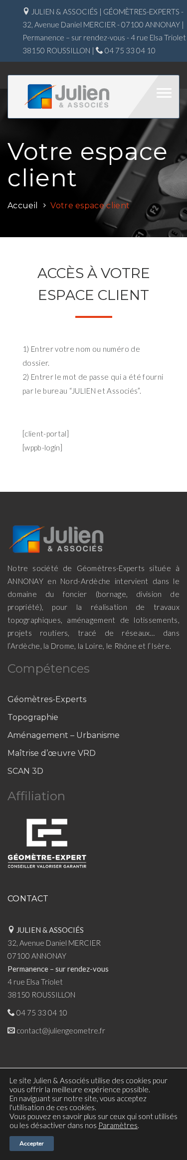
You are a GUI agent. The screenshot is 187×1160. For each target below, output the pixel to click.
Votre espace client (90, 205)
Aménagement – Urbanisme (63, 735)
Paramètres (118, 1125)
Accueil (22, 205)
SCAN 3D (25, 771)
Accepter (31, 1144)
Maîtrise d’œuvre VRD (51, 753)
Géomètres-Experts (46, 699)
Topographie (32, 717)
